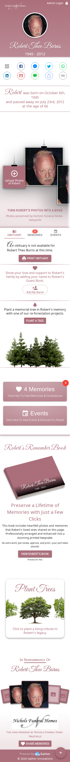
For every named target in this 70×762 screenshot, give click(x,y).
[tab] (14, 233)
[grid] (35, 176)
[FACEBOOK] (21, 66)
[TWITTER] (49, 66)
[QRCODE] (7, 66)
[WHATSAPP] (63, 66)
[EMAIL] (21, 76)
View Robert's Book (35, 554)
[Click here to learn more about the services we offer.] (35, 722)
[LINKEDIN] (7, 76)
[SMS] (35, 76)
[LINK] (63, 76)
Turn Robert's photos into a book (35, 210)
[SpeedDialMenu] (60, 752)
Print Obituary (37, 258)
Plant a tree (35, 320)
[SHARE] (49, 76)
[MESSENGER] (35, 66)
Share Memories (37, 743)
